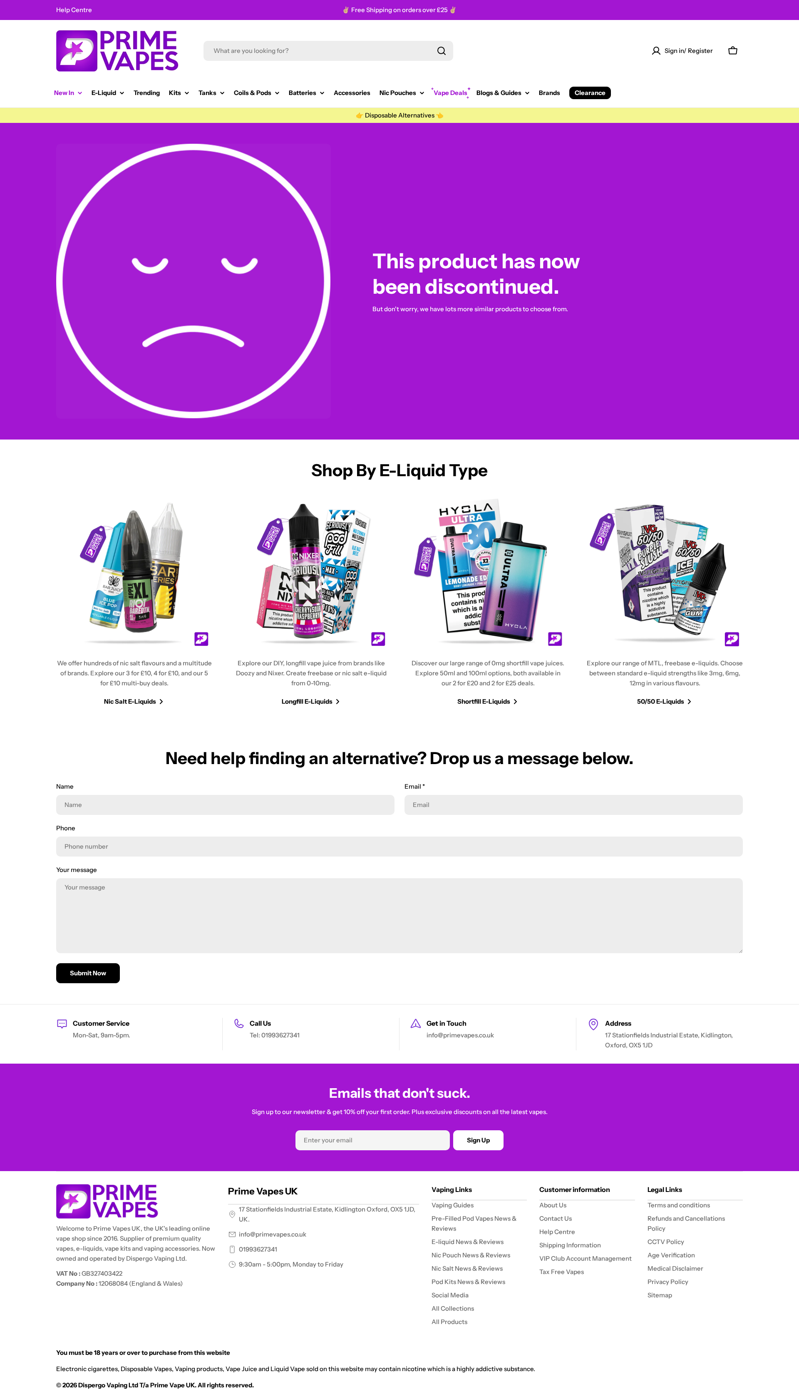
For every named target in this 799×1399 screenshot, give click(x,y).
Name (65, 786)
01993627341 (258, 1249)
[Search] (442, 51)
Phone (65, 828)
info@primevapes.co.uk (272, 1234)
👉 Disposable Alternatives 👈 (400, 115)
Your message (76, 870)
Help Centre (74, 10)
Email (414, 786)
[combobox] (328, 51)
